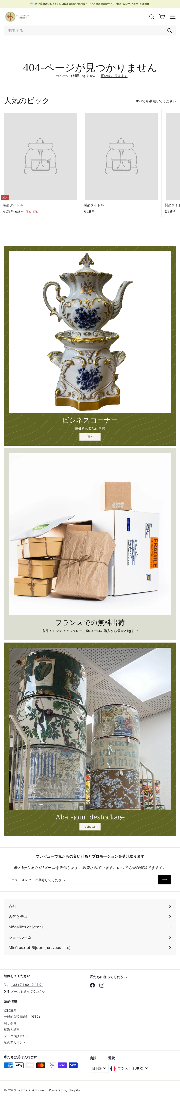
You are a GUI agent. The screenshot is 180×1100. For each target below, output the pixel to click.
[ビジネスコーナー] (90, 332)
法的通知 (10, 1010)
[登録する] (164, 879)
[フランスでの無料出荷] (90, 534)
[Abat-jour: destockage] (90, 729)
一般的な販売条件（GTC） (23, 1016)
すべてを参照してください (156, 101)
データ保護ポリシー (18, 1036)
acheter (90, 826)
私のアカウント (15, 1042)
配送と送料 (12, 1029)
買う (90, 436)
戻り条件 (10, 1023)
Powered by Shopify (64, 1090)
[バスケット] (161, 17)
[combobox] (90, 30)
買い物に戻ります (114, 76)
